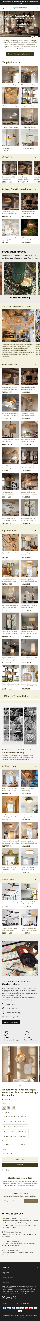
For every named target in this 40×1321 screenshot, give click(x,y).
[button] (3, 7)
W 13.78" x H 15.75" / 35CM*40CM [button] (15, 1126)
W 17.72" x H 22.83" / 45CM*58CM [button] (15, 1131)
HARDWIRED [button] (9, 1145)
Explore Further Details (11, 1022)
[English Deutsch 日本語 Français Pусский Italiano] (11, 1303)
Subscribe (31, 1201)
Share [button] (8, 1170)
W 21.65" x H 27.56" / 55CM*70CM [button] (15, 1136)
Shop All (32, 31)
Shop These (8, 31)
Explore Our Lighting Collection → (20, 54)
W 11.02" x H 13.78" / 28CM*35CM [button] (15, 1121)
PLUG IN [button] (22, 1145)
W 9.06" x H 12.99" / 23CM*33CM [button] (15, 1117)
